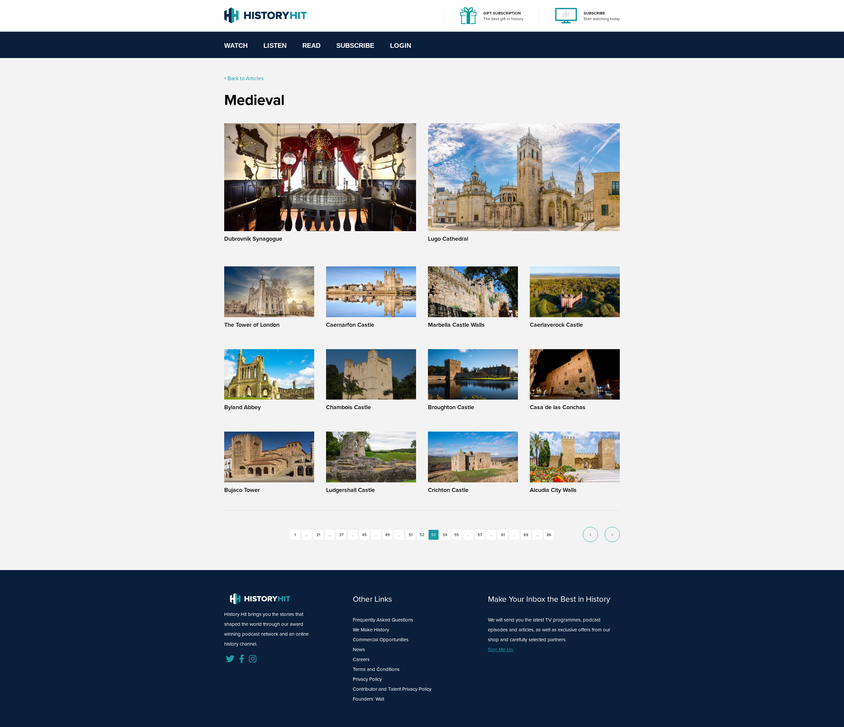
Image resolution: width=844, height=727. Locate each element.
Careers (361, 659)
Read (311, 45)
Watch (236, 45)
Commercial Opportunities (380, 639)
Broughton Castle (451, 407)
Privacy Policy (367, 679)
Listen (274, 45)
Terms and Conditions (376, 669)
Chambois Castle (348, 407)
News (359, 649)
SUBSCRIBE (594, 13)
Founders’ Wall (368, 699)
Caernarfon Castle (350, 324)
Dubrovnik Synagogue (253, 238)
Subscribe (355, 45)
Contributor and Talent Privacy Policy (392, 689)
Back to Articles (244, 78)
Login (400, 45)
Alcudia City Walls (553, 490)
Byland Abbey (242, 407)
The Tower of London (252, 324)
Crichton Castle (448, 490)
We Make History (371, 629)
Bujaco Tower (242, 490)
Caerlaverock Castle (556, 324)
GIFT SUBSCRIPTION (502, 13)
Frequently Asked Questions (383, 619)
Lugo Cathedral (448, 238)
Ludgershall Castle (350, 490)
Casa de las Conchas (558, 407)
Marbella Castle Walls (456, 324)
